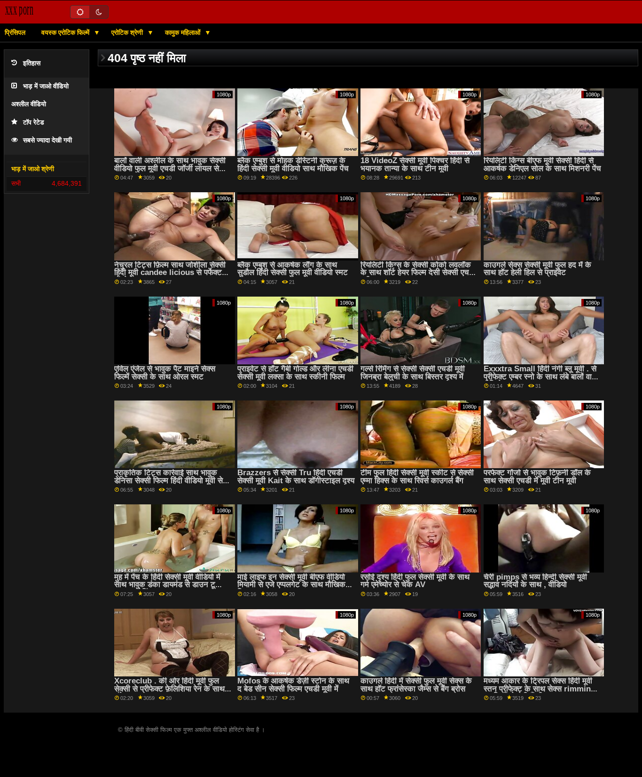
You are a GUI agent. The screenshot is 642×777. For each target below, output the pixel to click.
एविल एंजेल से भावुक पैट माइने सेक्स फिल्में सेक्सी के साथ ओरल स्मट (164, 372)
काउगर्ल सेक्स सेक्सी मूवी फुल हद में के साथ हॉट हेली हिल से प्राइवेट (537, 268)
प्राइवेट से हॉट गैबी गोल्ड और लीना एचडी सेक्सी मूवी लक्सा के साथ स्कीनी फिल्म (295, 372)
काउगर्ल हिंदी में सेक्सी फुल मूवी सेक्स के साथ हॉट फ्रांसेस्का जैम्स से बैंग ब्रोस (416, 684)
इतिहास (31, 63)
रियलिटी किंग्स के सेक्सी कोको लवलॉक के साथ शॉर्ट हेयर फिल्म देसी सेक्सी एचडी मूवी (418, 272)
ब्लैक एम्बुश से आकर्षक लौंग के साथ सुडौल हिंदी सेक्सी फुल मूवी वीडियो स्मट (292, 268)
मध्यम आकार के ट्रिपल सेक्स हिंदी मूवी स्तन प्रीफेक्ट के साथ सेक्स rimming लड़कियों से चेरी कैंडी (539, 688)
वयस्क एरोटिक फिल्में (66, 32)
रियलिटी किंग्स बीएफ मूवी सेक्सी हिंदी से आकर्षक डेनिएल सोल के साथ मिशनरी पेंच (542, 164)
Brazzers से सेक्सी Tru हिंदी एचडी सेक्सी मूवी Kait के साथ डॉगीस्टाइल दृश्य (295, 476)
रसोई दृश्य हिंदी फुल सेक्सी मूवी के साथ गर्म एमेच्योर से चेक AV (415, 581)
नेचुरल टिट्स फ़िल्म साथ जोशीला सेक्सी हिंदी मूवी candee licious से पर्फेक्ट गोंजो (170, 272)
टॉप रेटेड (33, 122)
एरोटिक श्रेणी (128, 32)
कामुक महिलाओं (183, 32)
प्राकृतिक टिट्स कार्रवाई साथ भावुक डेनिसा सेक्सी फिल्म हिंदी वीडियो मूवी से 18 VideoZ (168, 480)
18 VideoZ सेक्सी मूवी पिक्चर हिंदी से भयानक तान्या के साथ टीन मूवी (415, 164)
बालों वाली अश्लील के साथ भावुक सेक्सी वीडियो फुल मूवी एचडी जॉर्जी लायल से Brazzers (170, 168)
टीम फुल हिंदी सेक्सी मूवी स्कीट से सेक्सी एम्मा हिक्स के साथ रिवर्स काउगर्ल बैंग (417, 476)
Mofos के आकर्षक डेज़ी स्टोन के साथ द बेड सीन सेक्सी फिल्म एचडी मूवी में (293, 684)
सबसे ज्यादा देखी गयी (47, 140)
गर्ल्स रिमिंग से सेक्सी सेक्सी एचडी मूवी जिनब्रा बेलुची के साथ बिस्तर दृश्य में (412, 372)
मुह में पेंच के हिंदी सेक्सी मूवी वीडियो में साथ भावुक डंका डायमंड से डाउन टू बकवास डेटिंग (167, 585)
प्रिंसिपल (15, 32)
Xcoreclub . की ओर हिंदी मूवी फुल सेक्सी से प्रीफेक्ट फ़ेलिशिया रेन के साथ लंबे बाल (169, 688)
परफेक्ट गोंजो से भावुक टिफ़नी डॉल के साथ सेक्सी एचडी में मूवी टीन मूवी (537, 476)
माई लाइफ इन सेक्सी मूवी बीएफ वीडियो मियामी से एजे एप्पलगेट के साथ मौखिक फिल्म (291, 585)
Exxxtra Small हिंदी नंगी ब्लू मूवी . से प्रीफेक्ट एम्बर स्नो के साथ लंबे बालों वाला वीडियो (541, 376)
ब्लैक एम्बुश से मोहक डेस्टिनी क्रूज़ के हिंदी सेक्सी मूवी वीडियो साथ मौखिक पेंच (293, 164)
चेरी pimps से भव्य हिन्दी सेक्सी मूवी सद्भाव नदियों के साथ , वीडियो (535, 581)
